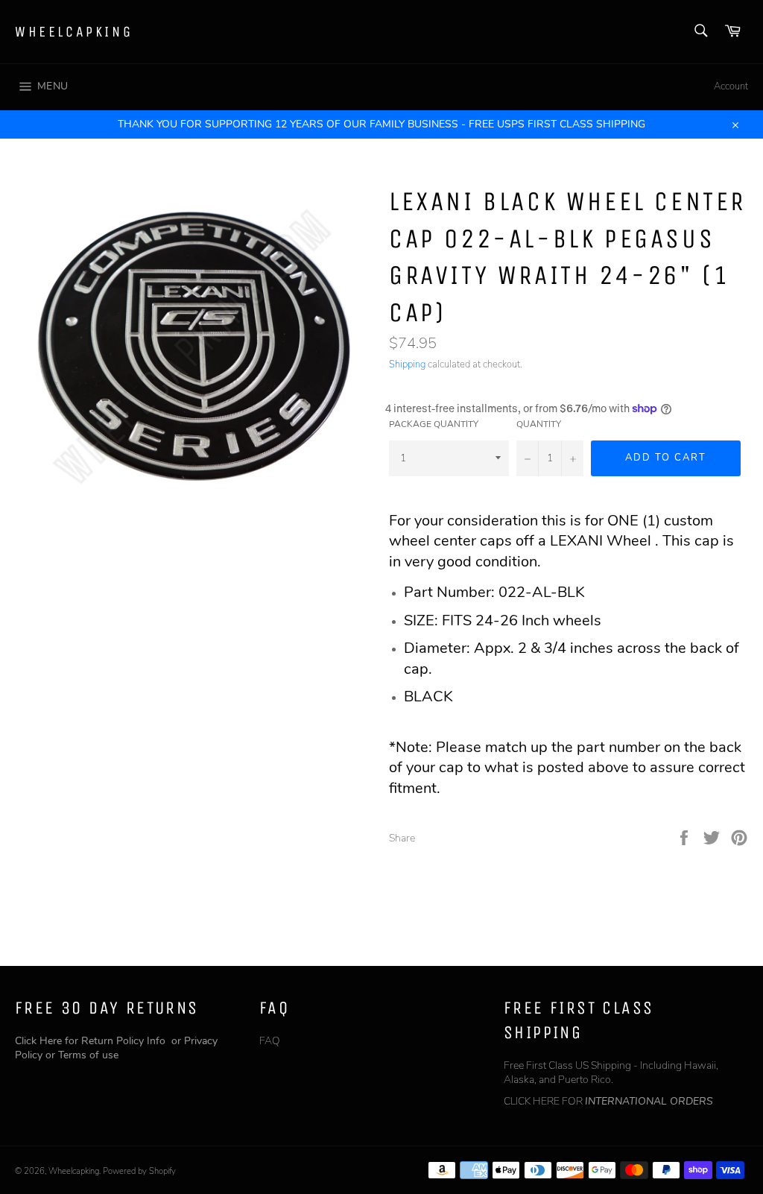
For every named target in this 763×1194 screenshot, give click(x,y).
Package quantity (433, 424)
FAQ (269, 1041)
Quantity (538, 424)
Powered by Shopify (139, 1171)
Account (731, 86)
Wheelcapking (74, 31)
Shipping (407, 364)
